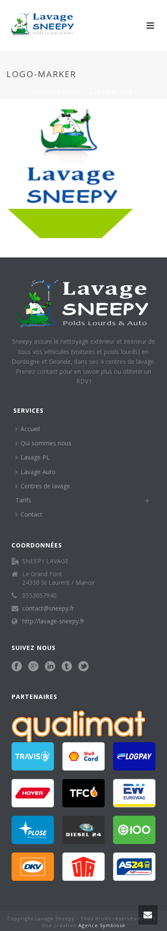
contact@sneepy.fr (48, 608)
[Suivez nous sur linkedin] (50, 666)
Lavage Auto (38, 472)
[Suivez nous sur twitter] (83, 666)
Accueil (45, 92)
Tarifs (23, 500)
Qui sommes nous (46, 443)
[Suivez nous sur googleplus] (33, 666)
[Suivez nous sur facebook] (17, 666)
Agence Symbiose (101, 925)
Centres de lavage (45, 486)
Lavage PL (35, 457)
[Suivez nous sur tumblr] (67, 666)
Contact (75, 92)
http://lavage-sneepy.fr (53, 621)
